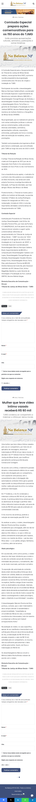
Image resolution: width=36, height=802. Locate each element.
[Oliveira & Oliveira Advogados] (18, 11)
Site (3, 362)
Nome (4, 345)
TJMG (9, 306)
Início (15, 17)
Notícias (21, 17)
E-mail (4, 354)
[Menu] (3, 4)
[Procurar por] (33, 4)
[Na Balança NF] (18, 3)
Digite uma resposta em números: (12, 378)
